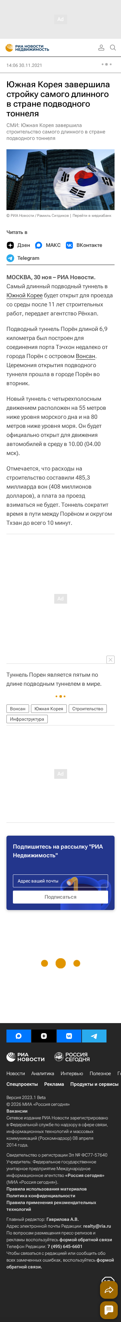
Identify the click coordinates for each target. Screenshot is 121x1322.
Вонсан (85, 356)
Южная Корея (49, 708)
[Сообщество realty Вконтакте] (69, 1036)
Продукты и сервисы (94, 1084)
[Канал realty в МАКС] (18, 1036)
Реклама (54, 1084)
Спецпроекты (22, 1084)
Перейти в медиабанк (92, 215)
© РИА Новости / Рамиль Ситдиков (37, 215)
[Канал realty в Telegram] (94, 1036)
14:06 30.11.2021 (24, 65)
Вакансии (16, 1111)
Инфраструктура (27, 719)
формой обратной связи (85, 1239)
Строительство (87, 708)
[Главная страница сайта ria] (7, 48)
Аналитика (42, 1073)
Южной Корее (24, 295)
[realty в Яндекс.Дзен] (44, 1036)
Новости (15, 1073)
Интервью (72, 1073)
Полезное (100, 1073)
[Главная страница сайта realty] (38, 48)
